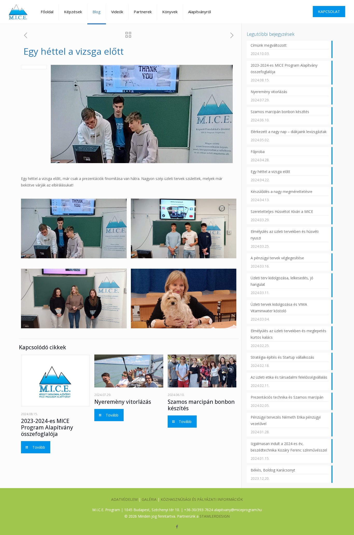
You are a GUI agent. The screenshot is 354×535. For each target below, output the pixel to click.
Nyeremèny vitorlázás (122, 401)
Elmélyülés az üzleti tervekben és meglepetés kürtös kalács (288, 334)
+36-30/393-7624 (198, 509)
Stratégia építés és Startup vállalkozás (282, 357)
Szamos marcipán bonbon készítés (201, 405)
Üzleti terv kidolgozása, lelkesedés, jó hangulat (282, 281)
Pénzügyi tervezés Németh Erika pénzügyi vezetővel (286, 420)
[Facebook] (177, 526)
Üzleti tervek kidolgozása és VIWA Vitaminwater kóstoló (279, 307)
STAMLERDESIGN (215, 516)
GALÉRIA (149, 499)
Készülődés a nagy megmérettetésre (281, 191)
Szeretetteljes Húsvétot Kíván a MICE (282, 211)
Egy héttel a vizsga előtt (270, 171)
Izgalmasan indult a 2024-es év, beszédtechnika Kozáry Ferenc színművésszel (289, 447)
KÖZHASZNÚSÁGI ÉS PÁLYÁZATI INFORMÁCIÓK (202, 499)
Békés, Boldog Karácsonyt (273, 470)
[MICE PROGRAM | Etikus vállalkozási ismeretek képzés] (18, 11)
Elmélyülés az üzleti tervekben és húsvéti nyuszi (284, 234)
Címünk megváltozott (269, 45)
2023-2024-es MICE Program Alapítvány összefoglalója (47, 427)
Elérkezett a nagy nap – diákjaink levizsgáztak (289, 131)
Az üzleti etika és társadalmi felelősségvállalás (289, 377)
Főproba (258, 151)
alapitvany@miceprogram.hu (238, 509)
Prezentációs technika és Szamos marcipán (287, 397)
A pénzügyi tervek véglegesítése (277, 257)
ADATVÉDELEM (124, 499)
